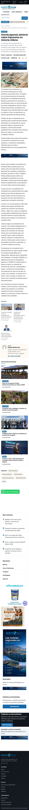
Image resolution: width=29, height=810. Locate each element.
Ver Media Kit (14, 706)
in (19, 58)
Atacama (5, 579)
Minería (4, 481)
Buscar (25, 18)
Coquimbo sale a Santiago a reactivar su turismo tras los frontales (13, 551)
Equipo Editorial (4, 798)
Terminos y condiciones (6, 804)
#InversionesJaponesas (8, 478)
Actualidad (6, 11)
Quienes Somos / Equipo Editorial (8, 784)
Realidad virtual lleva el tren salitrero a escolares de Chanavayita (13, 521)
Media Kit (25, 2)
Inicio (2, 25)
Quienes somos (14, 2)
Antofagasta (6, 575)
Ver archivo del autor (14, 356)
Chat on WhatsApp (11, 491)
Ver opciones (7, 725)
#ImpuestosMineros (7, 474)
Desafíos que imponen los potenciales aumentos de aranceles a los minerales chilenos (19, 315)
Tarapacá (5, 571)
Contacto (21, 2)
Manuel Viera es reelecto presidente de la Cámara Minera (6, 335)
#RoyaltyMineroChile (21, 478)
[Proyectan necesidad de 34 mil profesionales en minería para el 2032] (6, 307)
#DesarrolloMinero (13, 470)
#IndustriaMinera (18, 474)
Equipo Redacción (21, 55)
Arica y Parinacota (17, 11)
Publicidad (3, 791)
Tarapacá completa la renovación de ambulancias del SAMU (11, 22)
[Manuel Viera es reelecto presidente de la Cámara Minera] (6, 328)
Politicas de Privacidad (6, 802)
